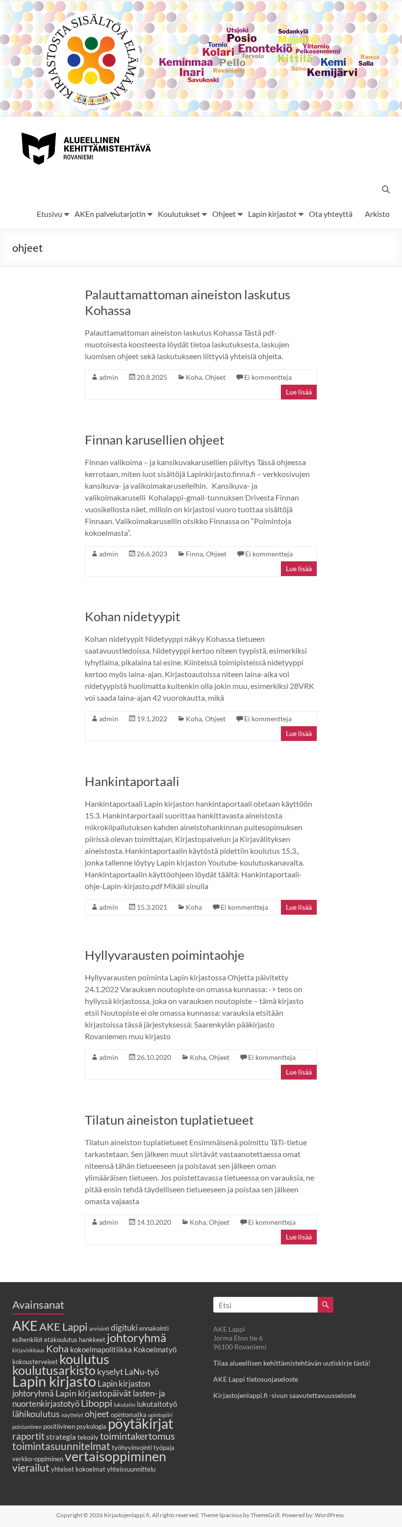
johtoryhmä (136, 1337)
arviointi (99, 1328)
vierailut (31, 1467)
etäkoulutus (60, 1339)
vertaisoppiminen (115, 1456)
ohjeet (97, 1413)
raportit (28, 1436)
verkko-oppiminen (37, 1459)
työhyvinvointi (132, 1447)
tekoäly (88, 1437)
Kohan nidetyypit (132, 616)
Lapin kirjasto (54, 1381)
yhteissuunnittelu (131, 1469)
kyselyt (110, 1372)
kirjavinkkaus (28, 1350)
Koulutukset (179, 213)
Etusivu (49, 213)
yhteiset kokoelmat (78, 1469)
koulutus (84, 1359)
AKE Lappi (63, 1326)
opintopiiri (160, 1415)
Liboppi (96, 1403)
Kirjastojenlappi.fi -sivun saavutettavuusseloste (284, 1395)
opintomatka (129, 1415)
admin (108, 377)
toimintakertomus (137, 1436)
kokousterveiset (35, 1362)
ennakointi (154, 1328)
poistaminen (27, 1426)
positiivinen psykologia (74, 1426)
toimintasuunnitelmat (61, 1446)
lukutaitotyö (157, 1403)
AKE (25, 1326)
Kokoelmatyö (154, 1349)
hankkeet (92, 1339)
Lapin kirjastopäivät (93, 1393)
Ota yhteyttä (330, 213)
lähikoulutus (36, 1413)
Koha (194, 377)
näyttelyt (72, 1415)
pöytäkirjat (140, 1424)
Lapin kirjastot (272, 213)
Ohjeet (224, 213)
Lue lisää (299, 392)
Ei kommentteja (268, 377)
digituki (124, 1328)
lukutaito (124, 1404)
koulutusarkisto (54, 1370)
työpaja (164, 1447)
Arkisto (377, 213)
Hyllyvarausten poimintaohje (165, 955)
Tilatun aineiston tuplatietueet (169, 1120)
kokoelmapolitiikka (101, 1349)
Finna (194, 554)
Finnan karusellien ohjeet (155, 440)
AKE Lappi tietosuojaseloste (255, 1379)
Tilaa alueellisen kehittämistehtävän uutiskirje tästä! (292, 1363)
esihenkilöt (27, 1339)
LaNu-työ (142, 1372)
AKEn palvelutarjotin (110, 213)
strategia (61, 1436)
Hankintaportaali (132, 781)
